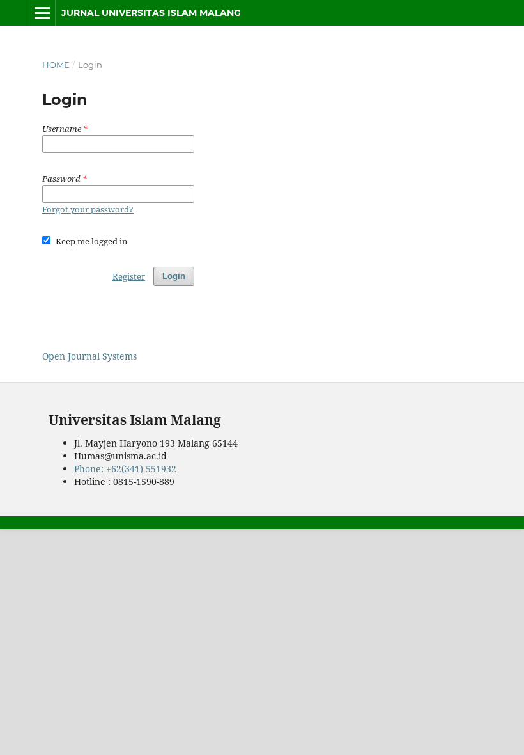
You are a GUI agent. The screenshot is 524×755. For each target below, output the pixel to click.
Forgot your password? (88, 209)
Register (128, 276)
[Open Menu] (42, 13)
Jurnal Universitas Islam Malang (151, 13)
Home (56, 65)
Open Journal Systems (89, 356)
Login (173, 276)
